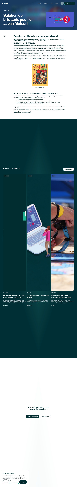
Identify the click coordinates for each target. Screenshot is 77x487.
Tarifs (51, 3)
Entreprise (46, 3)
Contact (56, 3)
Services (39, 3)
